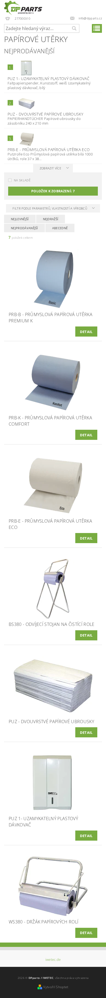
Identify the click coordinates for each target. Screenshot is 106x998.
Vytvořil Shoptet (55, 987)
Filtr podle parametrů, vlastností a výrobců (50, 208)
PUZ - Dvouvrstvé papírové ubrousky (45, 114)
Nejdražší (50, 219)
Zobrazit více (50, 168)
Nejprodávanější (24, 228)
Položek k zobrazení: (53, 191)
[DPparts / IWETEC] (23, 7)
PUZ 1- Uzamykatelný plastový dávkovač (48, 78)
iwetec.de (53, 959)
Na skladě (22, 180)
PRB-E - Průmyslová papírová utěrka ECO (49, 149)
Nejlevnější (20, 219)
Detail (86, 331)
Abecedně (60, 228)
